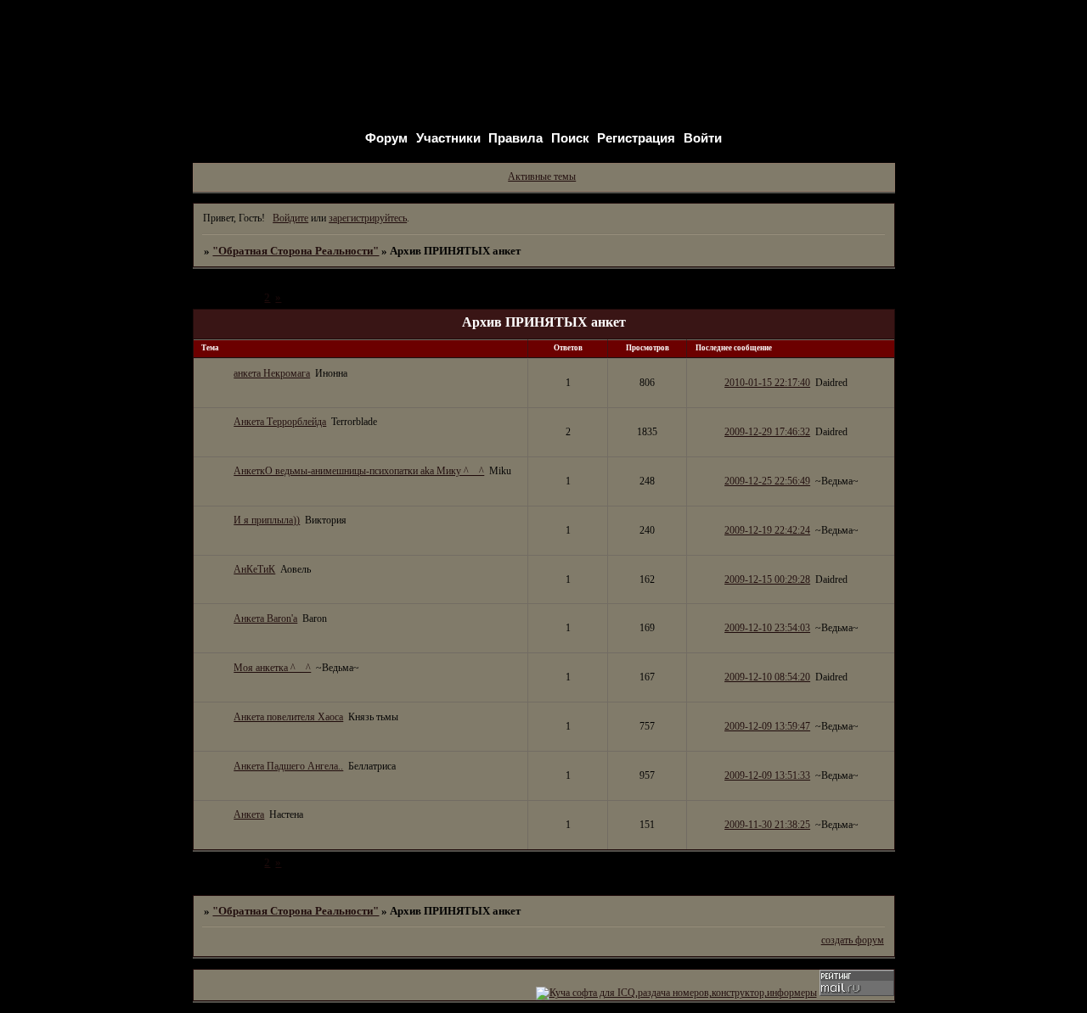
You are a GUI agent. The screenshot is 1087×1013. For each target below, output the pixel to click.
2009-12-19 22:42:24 (767, 530)
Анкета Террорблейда (280, 422)
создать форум (852, 940)
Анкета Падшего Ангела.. (288, 766)
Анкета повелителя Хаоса (288, 717)
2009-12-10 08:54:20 (767, 677)
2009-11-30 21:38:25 (767, 825)
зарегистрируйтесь (368, 218)
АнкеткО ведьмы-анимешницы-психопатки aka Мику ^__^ (359, 471)
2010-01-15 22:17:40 (767, 383)
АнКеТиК (254, 569)
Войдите (290, 218)
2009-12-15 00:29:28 (767, 579)
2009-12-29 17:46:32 (767, 432)
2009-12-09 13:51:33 (767, 775)
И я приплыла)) (267, 520)
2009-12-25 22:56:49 (767, 481)
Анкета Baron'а (265, 618)
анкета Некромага (272, 373)
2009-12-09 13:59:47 (767, 726)
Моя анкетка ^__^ (272, 668)
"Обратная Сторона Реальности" (295, 250)
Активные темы (542, 176)
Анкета (249, 814)
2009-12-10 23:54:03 (767, 628)
